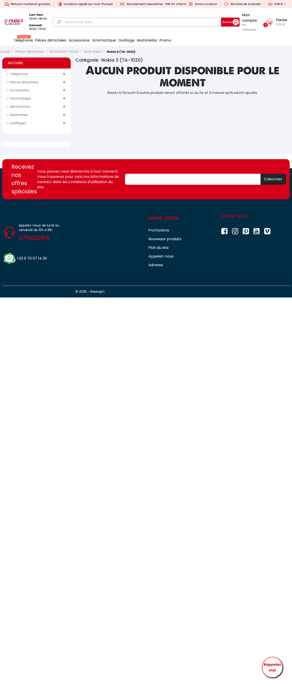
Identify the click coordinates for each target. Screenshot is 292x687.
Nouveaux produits (164, 239)
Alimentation (20, 106)
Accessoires (19, 90)
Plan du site (158, 247)
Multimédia (19, 115)
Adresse (155, 265)
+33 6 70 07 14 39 (32, 258)
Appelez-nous (161, 256)
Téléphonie (19, 74)
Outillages (18, 123)
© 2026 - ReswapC (90, 291)
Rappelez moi (272, 667)
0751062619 (34, 238)
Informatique (20, 98)
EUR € (278, 4)
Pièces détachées (24, 82)
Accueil (15, 63)
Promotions (158, 230)
